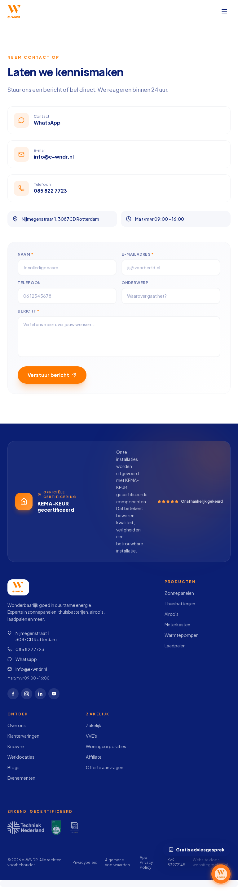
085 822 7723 (29, 649)
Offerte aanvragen (104, 767)
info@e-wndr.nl (31, 669)
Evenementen (21, 778)
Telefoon (29, 282)
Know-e (15, 746)
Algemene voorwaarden (117, 862)
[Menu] (224, 12)
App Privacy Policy (146, 862)
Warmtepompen (182, 635)
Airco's (171, 614)
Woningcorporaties (106, 746)
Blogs (13, 767)
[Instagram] (26, 693)
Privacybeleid (85, 862)
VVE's (91, 736)
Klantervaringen (23, 736)
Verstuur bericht (48, 375)
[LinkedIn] (40, 693)
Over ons (16, 725)
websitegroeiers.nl (210, 865)
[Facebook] (13, 693)
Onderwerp (134, 282)
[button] (221, 874)
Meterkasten (177, 624)
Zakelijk (93, 725)
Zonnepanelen (179, 593)
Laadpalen (175, 645)
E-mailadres (137, 254)
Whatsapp (26, 659)
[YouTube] (54, 693)
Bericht (28, 311)
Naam (25, 254)
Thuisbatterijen (180, 603)
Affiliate (94, 757)
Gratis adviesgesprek (201, 849)
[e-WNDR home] (14, 12)
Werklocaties (20, 757)
